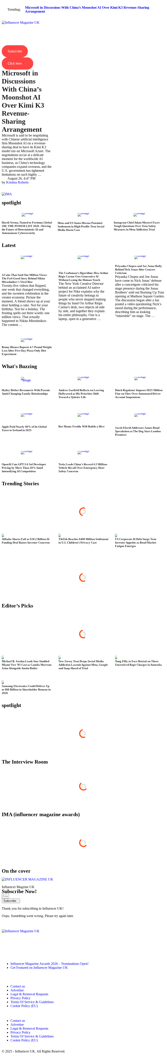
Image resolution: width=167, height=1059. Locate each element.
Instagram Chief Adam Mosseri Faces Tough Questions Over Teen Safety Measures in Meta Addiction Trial (137, 226)
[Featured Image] (27, 217)
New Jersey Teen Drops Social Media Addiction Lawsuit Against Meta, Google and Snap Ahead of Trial (83, 665)
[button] (83, 19)
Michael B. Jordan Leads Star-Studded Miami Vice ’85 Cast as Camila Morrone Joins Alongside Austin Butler (27, 665)
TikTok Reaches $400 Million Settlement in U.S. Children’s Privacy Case (83, 540)
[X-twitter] (30, 952)
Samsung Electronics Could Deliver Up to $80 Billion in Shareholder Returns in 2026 (26, 689)
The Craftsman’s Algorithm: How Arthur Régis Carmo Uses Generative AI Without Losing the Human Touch (83, 276)
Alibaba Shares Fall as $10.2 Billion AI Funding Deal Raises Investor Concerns (26, 540)
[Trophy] (42, 952)
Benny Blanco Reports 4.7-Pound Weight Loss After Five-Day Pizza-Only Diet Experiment (27, 350)
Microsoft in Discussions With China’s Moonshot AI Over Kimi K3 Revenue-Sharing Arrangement (23, 101)
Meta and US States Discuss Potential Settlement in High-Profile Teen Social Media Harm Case (81, 226)
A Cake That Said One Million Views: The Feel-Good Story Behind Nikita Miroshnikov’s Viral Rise (24, 278)
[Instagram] (7, 952)
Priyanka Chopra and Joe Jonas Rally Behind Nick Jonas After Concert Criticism (138, 269)
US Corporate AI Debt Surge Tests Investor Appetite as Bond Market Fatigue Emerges (135, 542)
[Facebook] (18, 952)
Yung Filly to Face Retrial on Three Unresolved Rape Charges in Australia (138, 663)
